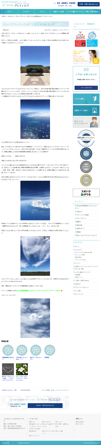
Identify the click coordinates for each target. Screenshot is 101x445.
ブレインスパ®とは (81, 259)
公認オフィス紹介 (58, 11)
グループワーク (64, 30)
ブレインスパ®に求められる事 (84, 252)
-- (66, 3)
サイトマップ (79, 294)
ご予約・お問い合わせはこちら (88, 4)
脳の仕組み (78, 257)
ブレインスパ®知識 (83, 215)
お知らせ (10, 16)
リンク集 (77, 291)
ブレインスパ (13, 443)
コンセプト (26, 11)
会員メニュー (79, 277)
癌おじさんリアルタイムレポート (87, 235)
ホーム (10, 11)
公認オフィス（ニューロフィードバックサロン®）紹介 (35, 426)
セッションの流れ (80, 254)
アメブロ (80, 424)
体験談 (79, 232)
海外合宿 (79, 225)
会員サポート (81, 228)
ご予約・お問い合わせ (91, 11)
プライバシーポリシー (82, 287)
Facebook (80, 422)
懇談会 (79, 222)
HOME (3, 16)
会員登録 (78, 274)
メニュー (42, 11)
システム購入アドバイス (75, 11)
